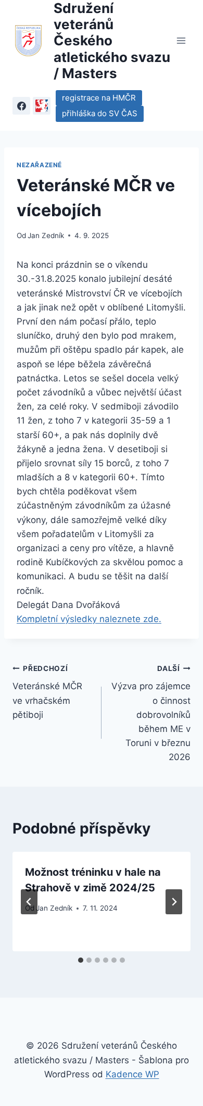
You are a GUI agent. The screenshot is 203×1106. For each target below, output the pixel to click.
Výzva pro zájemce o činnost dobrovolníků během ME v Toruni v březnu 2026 (151, 713)
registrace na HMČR (99, 98)
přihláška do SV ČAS (99, 113)
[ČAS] (41, 106)
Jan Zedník (46, 235)
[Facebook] (21, 106)
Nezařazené (39, 165)
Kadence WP (132, 1074)
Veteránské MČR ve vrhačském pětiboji (47, 692)
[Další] (174, 901)
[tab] (80, 960)
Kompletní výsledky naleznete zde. (89, 619)
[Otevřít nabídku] (181, 40)
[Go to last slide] (29, 901)
